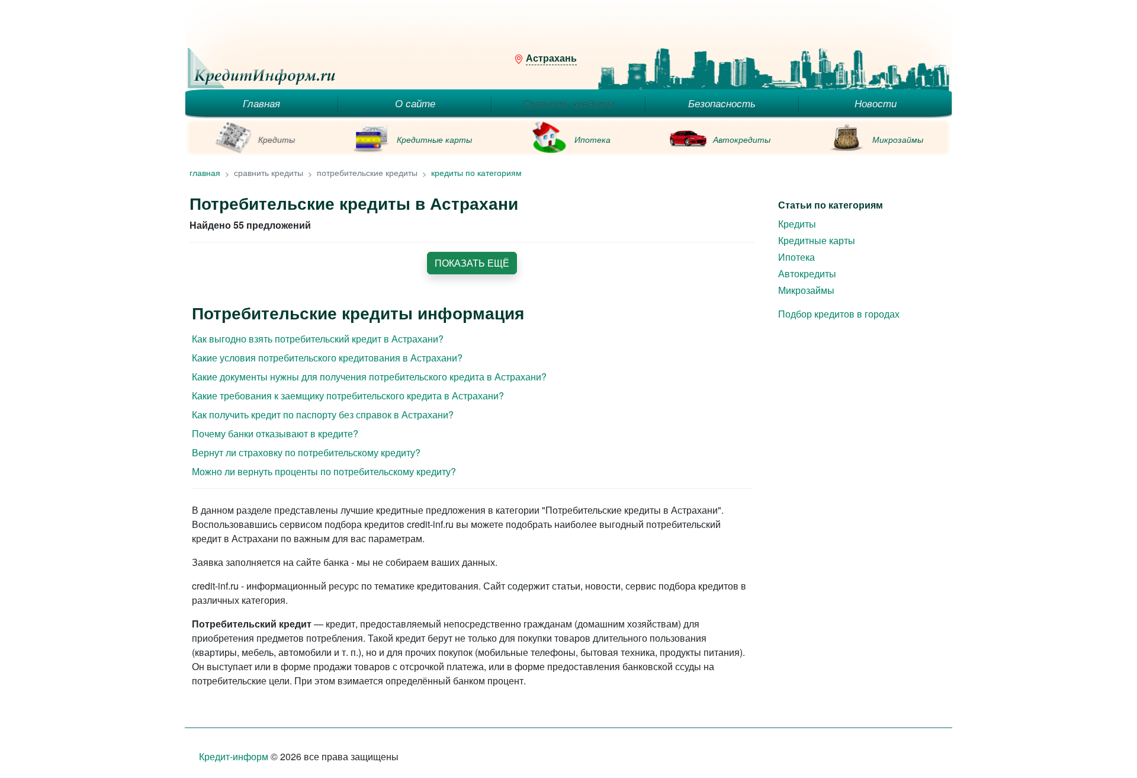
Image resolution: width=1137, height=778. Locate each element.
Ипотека (592, 139)
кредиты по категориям (476, 172)
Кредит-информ (233, 756)
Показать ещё (472, 263)
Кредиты (276, 139)
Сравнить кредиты (568, 103)
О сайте (415, 103)
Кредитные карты (434, 139)
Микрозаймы (897, 139)
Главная (261, 103)
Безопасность (722, 103)
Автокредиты (741, 139)
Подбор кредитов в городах (839, 314)
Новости (876, 103)
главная (205, 172)
